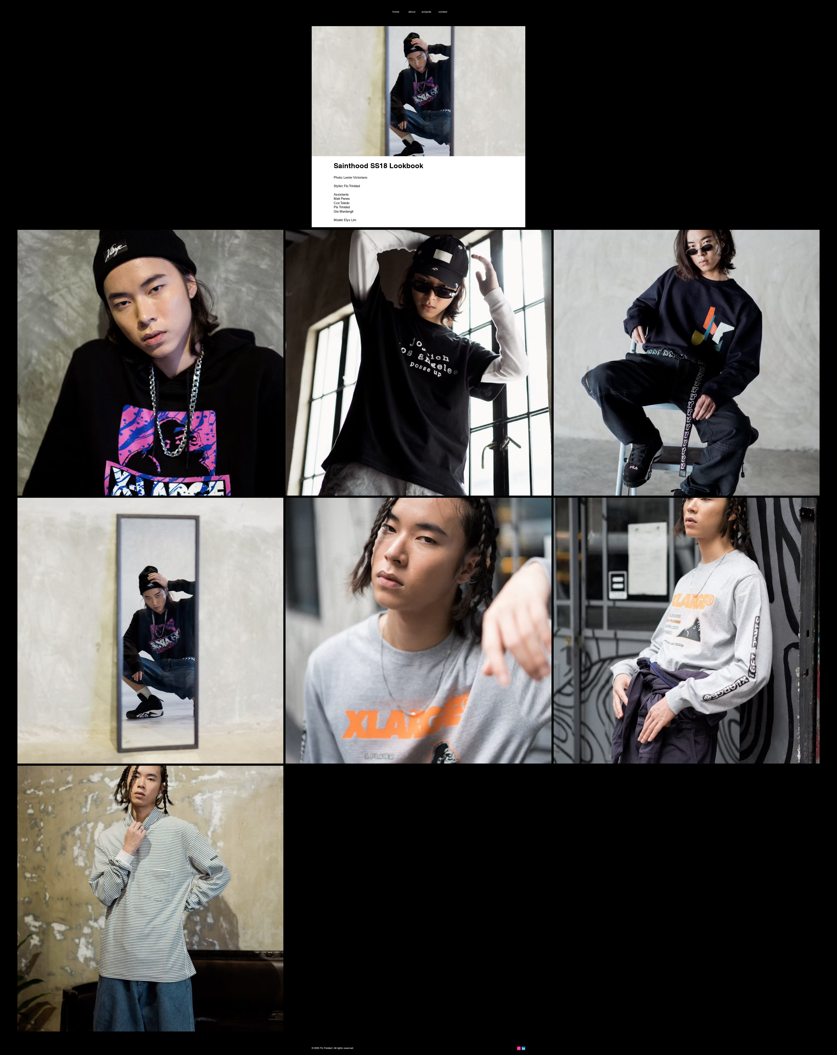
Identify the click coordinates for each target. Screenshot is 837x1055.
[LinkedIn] (523, 1048)
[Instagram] (519, 1048)
